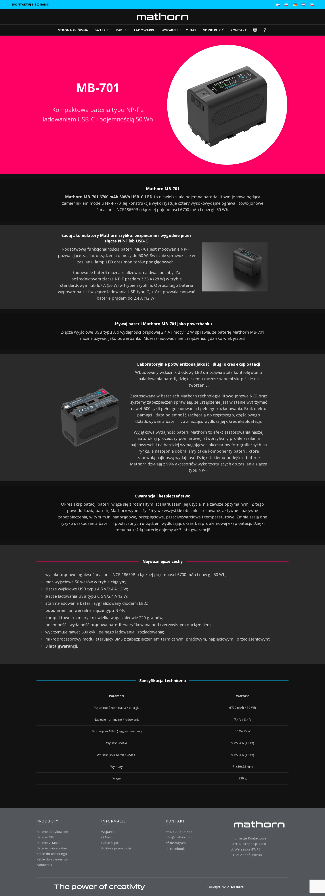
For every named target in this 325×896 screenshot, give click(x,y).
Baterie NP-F (46, 837)
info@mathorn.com (180, 837)
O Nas (191, 30)
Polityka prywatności (116, 848)
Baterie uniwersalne (51, 848)
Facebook (177, 848)
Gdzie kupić (213, 30)
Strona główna (73, 30)
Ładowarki (44, 864)
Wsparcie (170, 30)
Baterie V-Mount (49, 842)
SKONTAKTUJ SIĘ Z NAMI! (30, 4)
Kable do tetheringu (51, 853)
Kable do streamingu (52, 859)
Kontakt (238, 30)
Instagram (177, 843)
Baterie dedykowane (52, 831)
